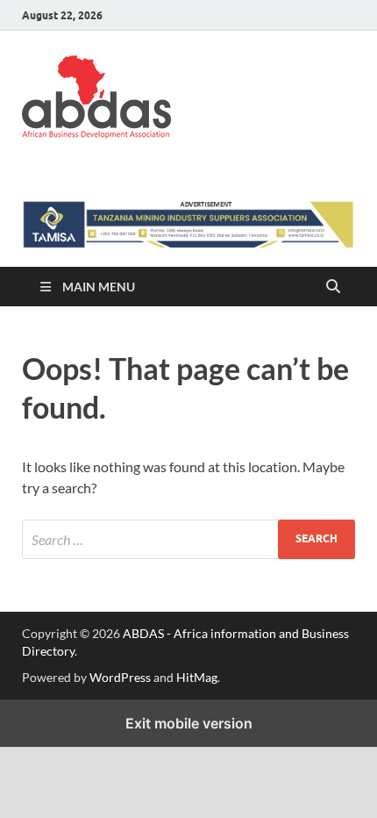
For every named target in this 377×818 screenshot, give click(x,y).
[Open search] (333, 287)
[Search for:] (188, 539)
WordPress (120, 677)
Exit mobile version (189, 723)
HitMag (196, 677)
